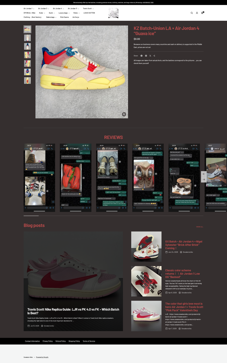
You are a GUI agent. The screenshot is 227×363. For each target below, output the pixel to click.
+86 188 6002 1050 (148, 2)
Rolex (76, 13)
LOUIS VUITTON (89, 13)
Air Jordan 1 (28, 8)
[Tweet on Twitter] (150, 56)
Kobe (41, 13)
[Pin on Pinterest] (146, 56)
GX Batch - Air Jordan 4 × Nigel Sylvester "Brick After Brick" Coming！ (183, 245)
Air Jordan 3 (42, 8)
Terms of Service (89, 341)
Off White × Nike (29, 13)
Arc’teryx (76, 17)
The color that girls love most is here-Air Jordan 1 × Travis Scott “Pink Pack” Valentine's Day (184, 307)
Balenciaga (50, 17)
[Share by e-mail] (154, 56)
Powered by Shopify (42, 357)
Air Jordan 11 (72, 8)
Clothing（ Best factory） (33, 17)
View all (199, 227)
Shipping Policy (74, 341)
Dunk (51, 13)
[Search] (192, 13)
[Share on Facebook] (141, 56)
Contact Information (32, 341)
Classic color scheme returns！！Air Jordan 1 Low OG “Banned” (182, 273)
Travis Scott (87, 8)
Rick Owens (64, 17)
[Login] (197, 13)
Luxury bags (63, 13)
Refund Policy (61, 341)
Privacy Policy (48, 341)
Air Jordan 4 (57, 8)
